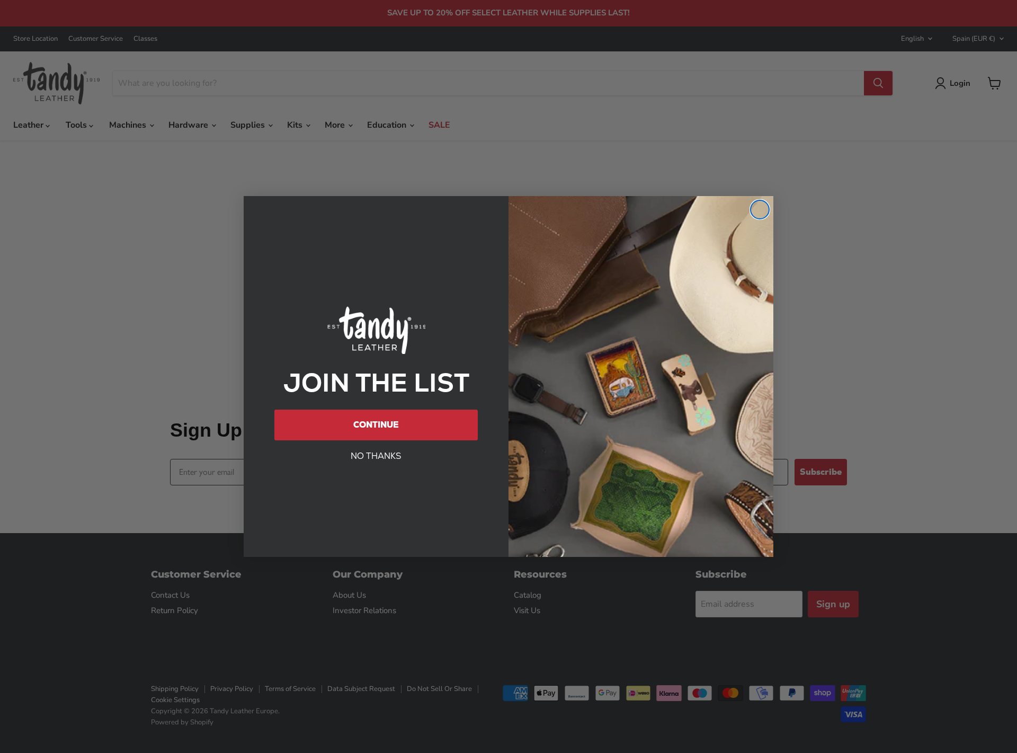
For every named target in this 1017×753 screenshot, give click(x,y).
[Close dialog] (760, 209)
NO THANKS (376, 456)
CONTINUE (376, 424)
